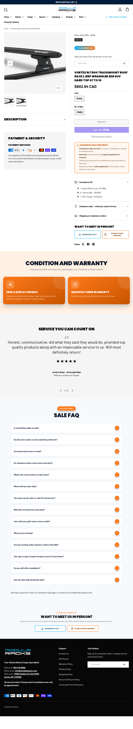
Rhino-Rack (79, 35)
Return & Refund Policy (69, 679)
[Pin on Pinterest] (93, 244)
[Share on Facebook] (88, 244)
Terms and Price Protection (71, 684)
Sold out (102, 122)
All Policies (64, 659)
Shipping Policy (65, 674)
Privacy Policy (65, 669)
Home (6, 28)
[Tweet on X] (83, 244)
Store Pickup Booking (117, 234)
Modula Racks (13, 707)
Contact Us (64, 653)
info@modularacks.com (81, 592)
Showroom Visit (89, 234)
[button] (127, 9)
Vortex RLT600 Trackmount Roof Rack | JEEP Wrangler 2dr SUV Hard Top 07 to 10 (26, 28)
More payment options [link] (101, 136)
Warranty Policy (66, 664)
